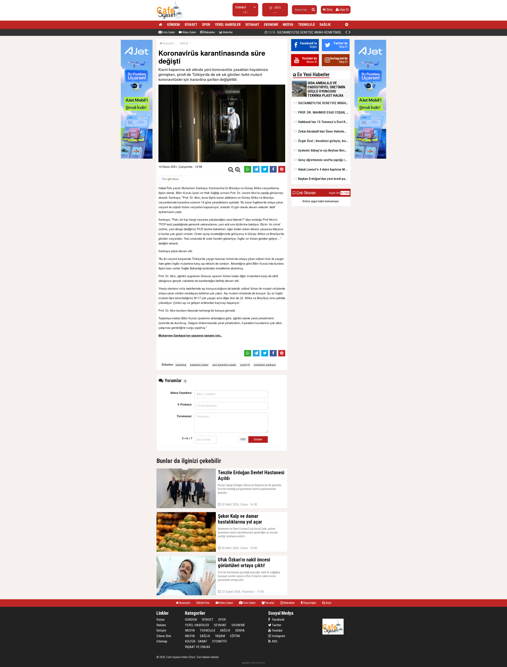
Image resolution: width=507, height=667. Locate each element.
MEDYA (288, 24)
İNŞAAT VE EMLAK (197, 647)
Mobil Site (203, 603)
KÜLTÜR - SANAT (196, 641)
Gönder (258, 439)
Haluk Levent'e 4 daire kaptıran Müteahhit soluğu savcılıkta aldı (321, 169)
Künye (160, 619)
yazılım (245, 662)
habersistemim (257, 662)
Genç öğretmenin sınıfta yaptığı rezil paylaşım (321, 159)
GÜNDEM (173, 24)
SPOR (206, 24)
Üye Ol (344, 9)
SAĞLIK (325, 24)
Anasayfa (168, 43)
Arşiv (328, 603)
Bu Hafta (345, 193)
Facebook (277, 619)
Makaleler (209, 32)
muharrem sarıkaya (265, 364)
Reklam (161, 625)
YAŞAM (220, 636)
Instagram (278, 636)
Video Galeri (189, 32)
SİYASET (191, 24)
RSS (274, 641)
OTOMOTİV (219, 641)
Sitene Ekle (163, 636)
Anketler (227, 32)
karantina (181, 364)
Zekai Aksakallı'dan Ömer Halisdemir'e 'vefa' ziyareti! (321, 131)
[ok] (313, 10)
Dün (338, 193)
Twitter (276, 625)
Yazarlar (269, 603)
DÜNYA (240, 630)
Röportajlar (309, 603)
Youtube (276, 630)
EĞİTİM (235, 636)
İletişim (161, 630)
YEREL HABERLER (228, 24)
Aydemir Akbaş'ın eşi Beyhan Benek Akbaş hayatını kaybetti (321, 150)
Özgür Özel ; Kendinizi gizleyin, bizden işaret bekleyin (321, 140)
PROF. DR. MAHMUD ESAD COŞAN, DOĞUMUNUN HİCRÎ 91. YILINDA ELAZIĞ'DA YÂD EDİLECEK (321, 112)
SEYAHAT (252, 24)
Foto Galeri (168, 32)
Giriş (329, 9)
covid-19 (245, 364)
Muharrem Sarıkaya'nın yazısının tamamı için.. (190, 335)
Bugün (332, 193)
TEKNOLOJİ (306, 24)
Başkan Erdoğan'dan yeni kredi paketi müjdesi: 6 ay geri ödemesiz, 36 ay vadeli (321, 178)
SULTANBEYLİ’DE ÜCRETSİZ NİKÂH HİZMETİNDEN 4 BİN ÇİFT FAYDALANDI (322, 32)
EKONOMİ (271, 24)
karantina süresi (199, 364)
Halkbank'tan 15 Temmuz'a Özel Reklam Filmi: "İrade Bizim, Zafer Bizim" (321, 121)
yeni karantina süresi (224, 364)
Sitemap (161, 641)
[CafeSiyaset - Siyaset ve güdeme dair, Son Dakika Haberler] (169, 18)
